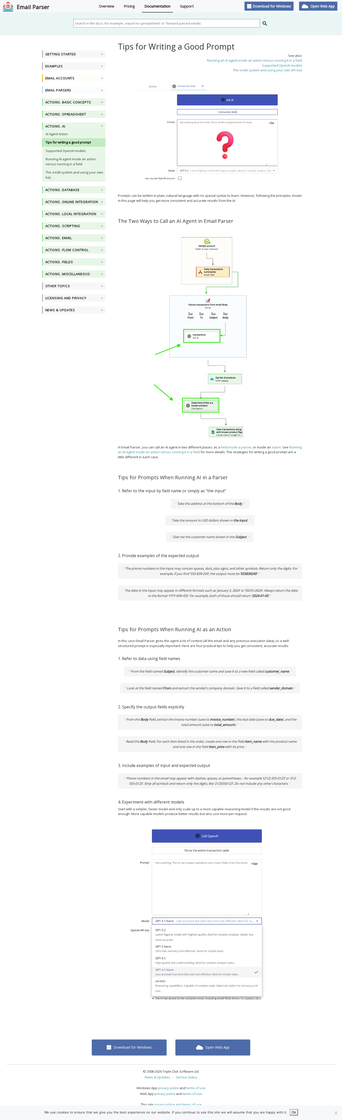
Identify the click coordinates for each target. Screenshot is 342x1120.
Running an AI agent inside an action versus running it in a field (254, 60)
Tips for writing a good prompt (68, 142)
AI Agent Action (57, 134)
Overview (106, 6)
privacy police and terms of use (178, 1104)
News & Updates (157, 1077)
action (276, 447)
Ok (294, 1112)
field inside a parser (236, 447)
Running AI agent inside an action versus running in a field (71, 161)
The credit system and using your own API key (267, 70)
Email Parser (33, 7)
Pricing (129, 6)
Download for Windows (272, 6)
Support (187, 6)
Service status (186, 1077)
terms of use (196, 1088)
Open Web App (322, 6)
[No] (335, 1112)
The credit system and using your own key (74, 175)
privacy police (168, 1088)
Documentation (157, 6)
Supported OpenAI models (66, 150)
